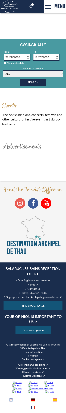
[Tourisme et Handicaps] (49, 391)
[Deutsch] (33, 400)
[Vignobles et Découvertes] (16, 391)
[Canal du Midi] (17, 382)
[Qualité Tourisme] (41, 388)
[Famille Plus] (33, 382)
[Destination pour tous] (17, 388)
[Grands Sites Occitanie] (49, 385)
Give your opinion (33, 330)
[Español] (55, 400)
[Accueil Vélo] (49, 382)
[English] (11, 400)
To (34, 51)
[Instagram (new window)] (20, 203)
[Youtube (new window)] (46, 203)
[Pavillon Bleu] (16, 385)
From (7, 51)
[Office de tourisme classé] (33, 385)
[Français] (33, 408)
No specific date (15, 62)
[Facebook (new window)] (33, 203)
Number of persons (33, 68)
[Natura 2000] (33, 391)
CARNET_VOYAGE (32, 4)
